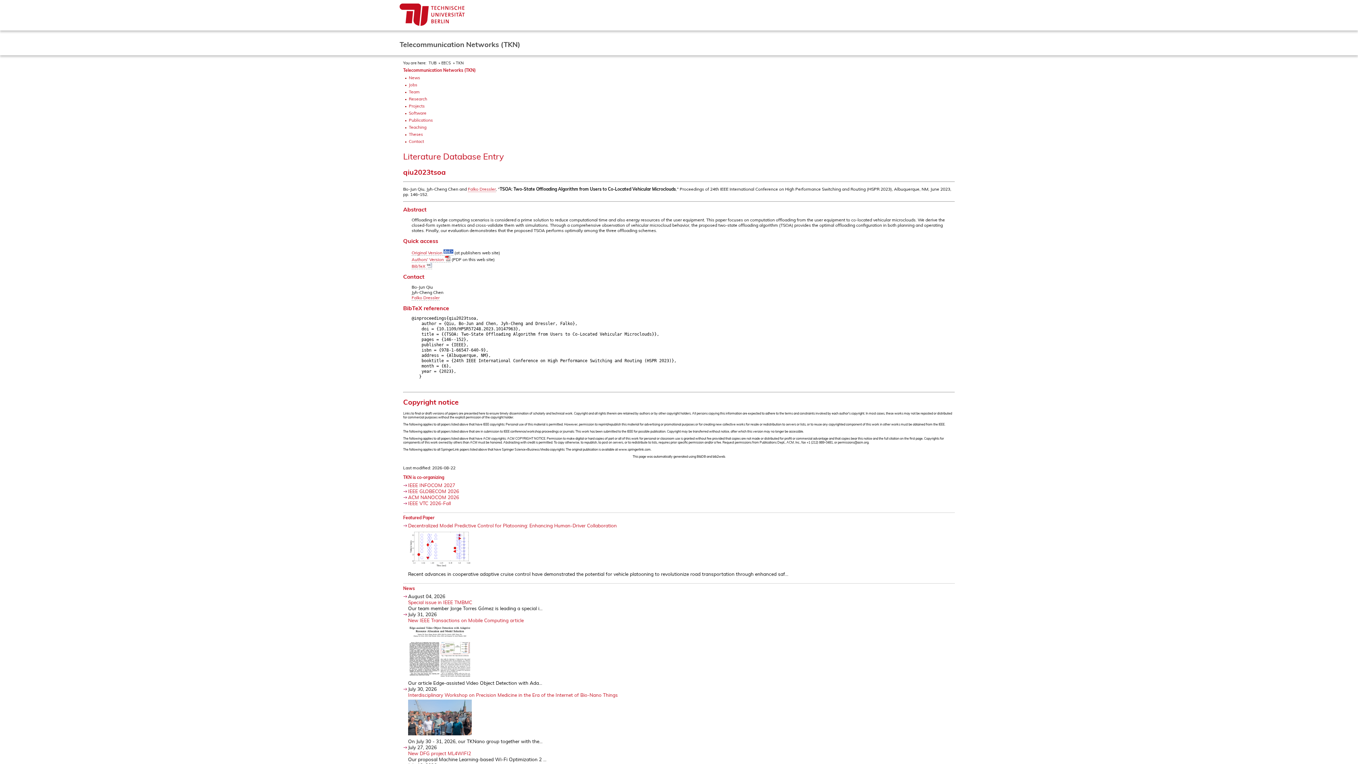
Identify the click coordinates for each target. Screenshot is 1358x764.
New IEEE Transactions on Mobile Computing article (466, 620)
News (414, 77)
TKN (460, 62)
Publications (421, 120)
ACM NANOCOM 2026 (433, 497)
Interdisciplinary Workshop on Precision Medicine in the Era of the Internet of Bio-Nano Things (513, 695)
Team (414, 91)
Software (417, 113)
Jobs (413, 84)
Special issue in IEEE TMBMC (440, 602)
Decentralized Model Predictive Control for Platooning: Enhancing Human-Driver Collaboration (512, 525)
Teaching (417, 127)
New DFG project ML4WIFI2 (439, 753)
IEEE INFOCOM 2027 (431, 485)
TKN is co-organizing (423, 477)
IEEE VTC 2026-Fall (429, 503)
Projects (417, 106)
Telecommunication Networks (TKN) (439, 70)
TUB (432, 62)
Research (418, 99)
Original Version (427, 252)
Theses (416, 134)
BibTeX (419, 266)
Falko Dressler (482, 189)
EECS (446, 62)
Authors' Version (428, 259)
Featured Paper (419, 517)
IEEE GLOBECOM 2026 (433, 491)
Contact (416, 141)
